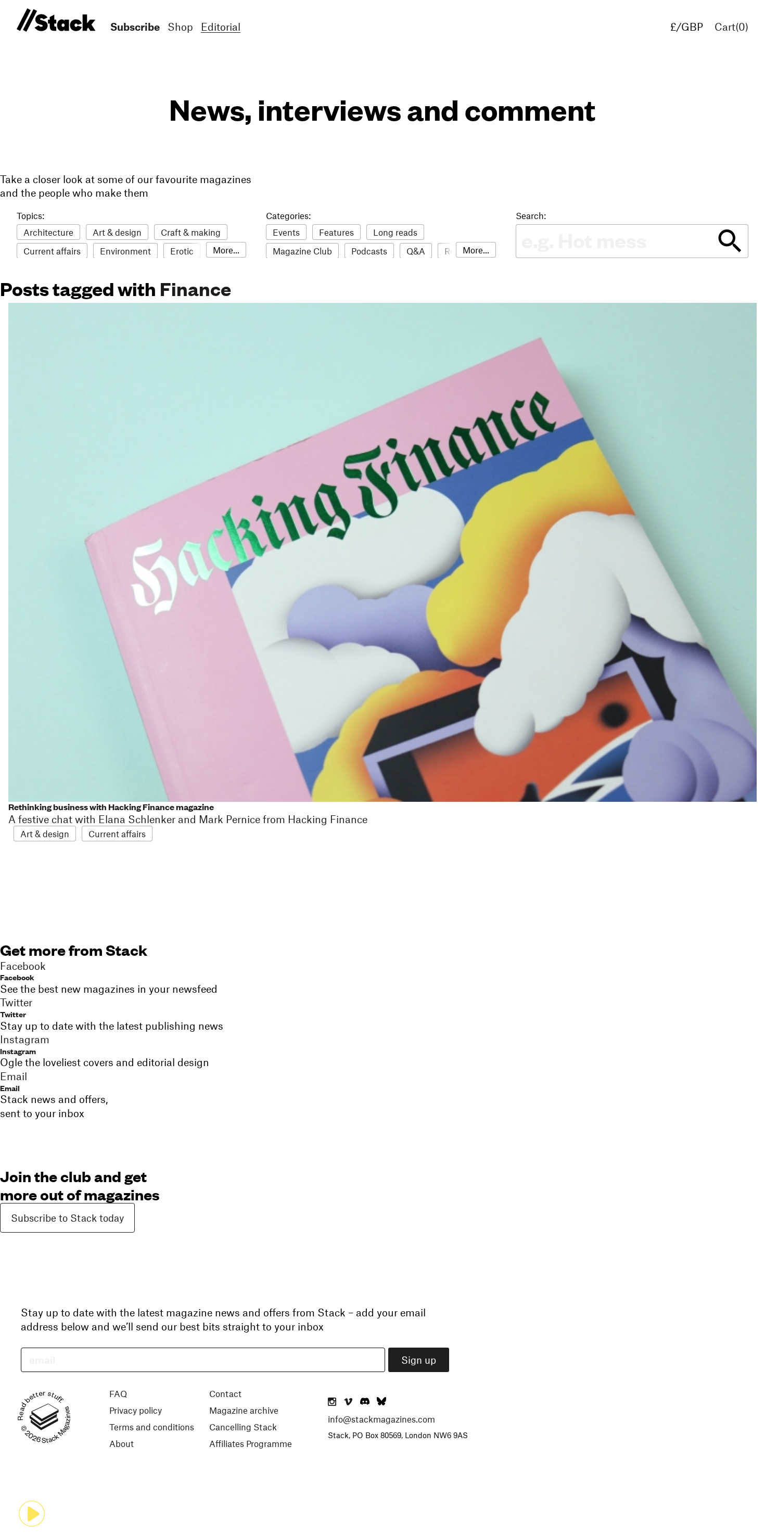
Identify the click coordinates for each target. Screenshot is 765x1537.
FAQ (118, 1393)
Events (286, 232)
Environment (125, 251)
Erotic (182, 251)
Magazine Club (302, 251)
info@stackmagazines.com (381, 1419)
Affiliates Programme (250, 1443)
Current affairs (52, 251)
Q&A (415, 251)
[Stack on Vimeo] (348, 1402)
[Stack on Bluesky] (381, 1402)
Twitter (13, 1013)
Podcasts (369, 251)
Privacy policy (135, 1410)
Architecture (48, 232)
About (121, 1443)
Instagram (18, 1050)
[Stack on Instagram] (332, 1402)
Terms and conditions (151, 1426)
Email (10, 1087)
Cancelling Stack (243, 1426)
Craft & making (191, 232)
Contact (225, 1393)
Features (336, 232)
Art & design (117, 232)
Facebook (17, 976)
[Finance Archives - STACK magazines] (54, 20)
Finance (195, 288)
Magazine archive (243, 1410)
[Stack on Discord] (366, 1402)
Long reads (395, 232)
